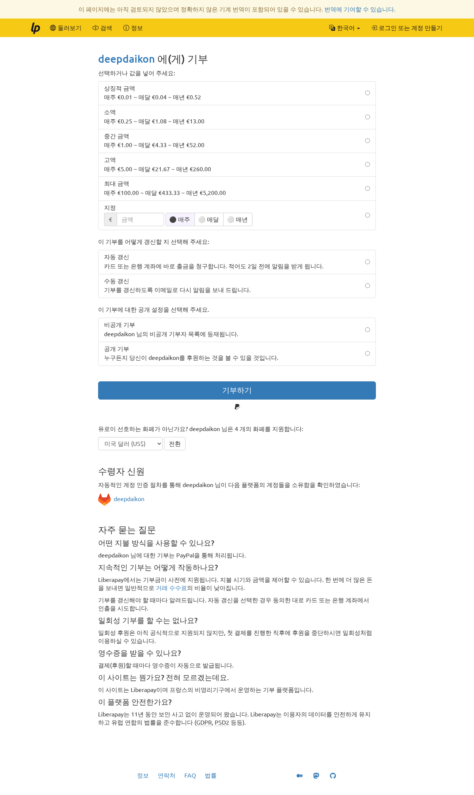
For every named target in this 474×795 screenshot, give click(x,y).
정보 (143, 775)
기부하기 (237, 390)
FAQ (190, 775)
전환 (175, 443)
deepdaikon (126, 58)
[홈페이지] (35, 28)
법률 (211, 775)
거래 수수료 (171, 587)
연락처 (167, 775)
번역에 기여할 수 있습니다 (359, 9)
